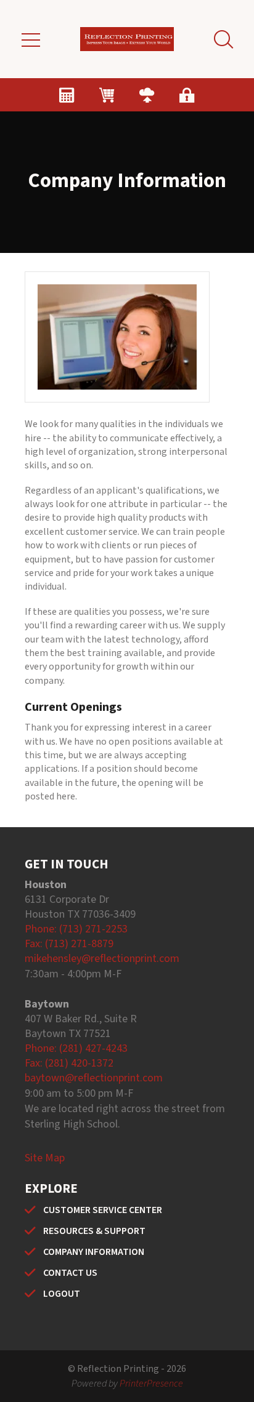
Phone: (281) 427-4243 (76, 1048)
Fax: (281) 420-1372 (69, 1063)
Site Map (45, 1158)
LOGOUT (61, 1293)
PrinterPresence (151, 1383)
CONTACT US (70, 1273)
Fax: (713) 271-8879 (69, 943)
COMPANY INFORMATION (93, 1252)
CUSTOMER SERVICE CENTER (102, 1210)
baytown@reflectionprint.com (94, 1078)
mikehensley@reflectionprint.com (102, 958)
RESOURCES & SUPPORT (94, 1231)
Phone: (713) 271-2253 (76, 929)
